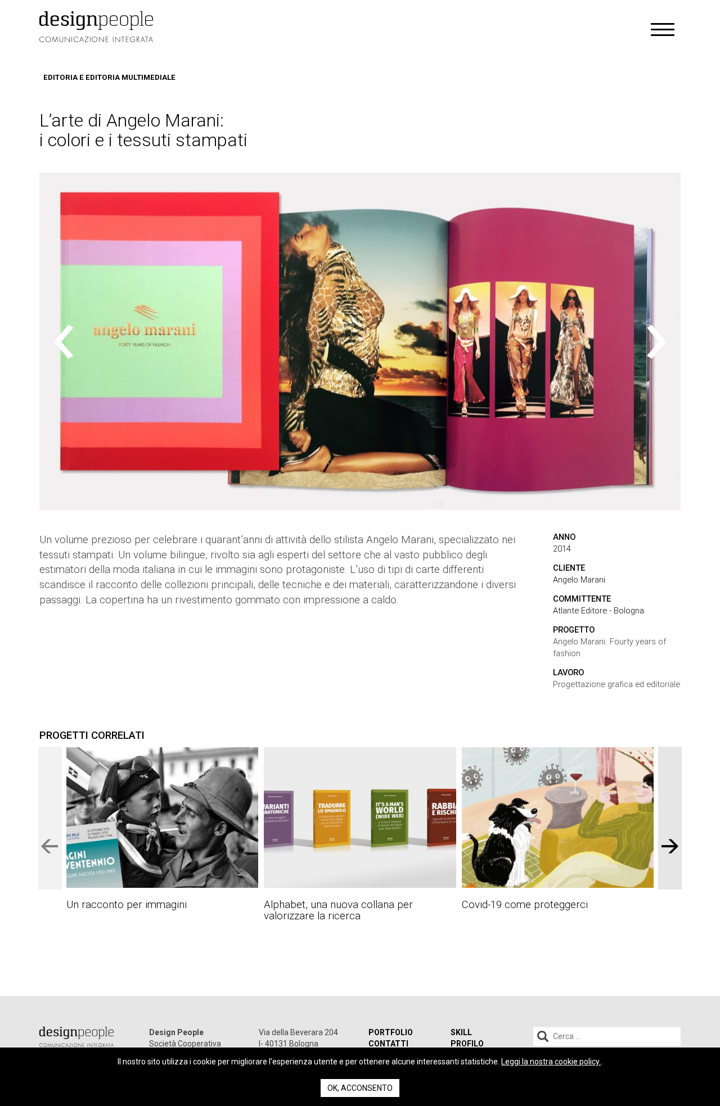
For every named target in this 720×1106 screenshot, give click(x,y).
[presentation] (63, 341)
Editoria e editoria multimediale (109, 77)
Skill (461, 1032)
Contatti (388, 1043)
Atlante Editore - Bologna (598, 611)
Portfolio (390, 1032)
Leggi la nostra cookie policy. (551, 1061)
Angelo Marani (579, 580)
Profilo (467, 1043)
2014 (562, 549)
